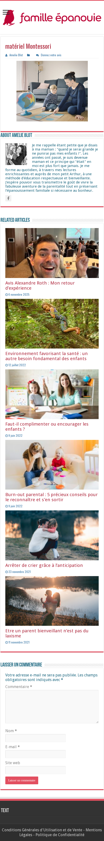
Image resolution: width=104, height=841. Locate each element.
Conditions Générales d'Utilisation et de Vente (42, 830)
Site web (12, 763)
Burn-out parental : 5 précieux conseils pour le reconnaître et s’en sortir (51, 497)
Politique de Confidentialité (60, 835)
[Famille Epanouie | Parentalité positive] (52, 17)
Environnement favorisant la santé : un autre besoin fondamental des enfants (46, 356)
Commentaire (18, 686)
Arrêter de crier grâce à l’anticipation (44, 565)
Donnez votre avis (51, 55)
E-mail (12, 747)
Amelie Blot (16, 55)
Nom (11, 731)
